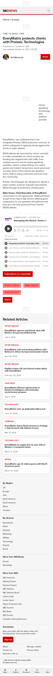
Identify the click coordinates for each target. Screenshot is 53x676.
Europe (15, 19)
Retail (5, 526)
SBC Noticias (8, 588)
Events (6, 561)
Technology (8, 541)
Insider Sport (8, 600)
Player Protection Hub (12, 604)
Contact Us (7, 650)
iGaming (6, 530)
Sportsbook (8, 522)
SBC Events (8, 615)
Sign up (8, 639)
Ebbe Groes (31, 285)
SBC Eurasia (8, 607)
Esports (6, 545)
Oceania (6, 510)
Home (6, 19)
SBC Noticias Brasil (11, 592)
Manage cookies (34, 646)
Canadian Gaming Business (15, 619)
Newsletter (7, 565)
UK (4, 487)
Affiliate (6, 537)
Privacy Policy (33, 650)
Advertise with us (10, 653)
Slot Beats (7, 611)
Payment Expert (9, 585)
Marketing (7, 533)
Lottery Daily (8, 596)
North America (9, 498)
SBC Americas (9, 577)
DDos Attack (12, 285)
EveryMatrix (12, 292)
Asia (4, 495)
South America (9, 502)
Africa (5, 506)
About (5, 646)
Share (45, 56)
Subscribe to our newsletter (18, 274)
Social (5, 548)
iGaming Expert (9, 581)
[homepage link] (10, 11)
